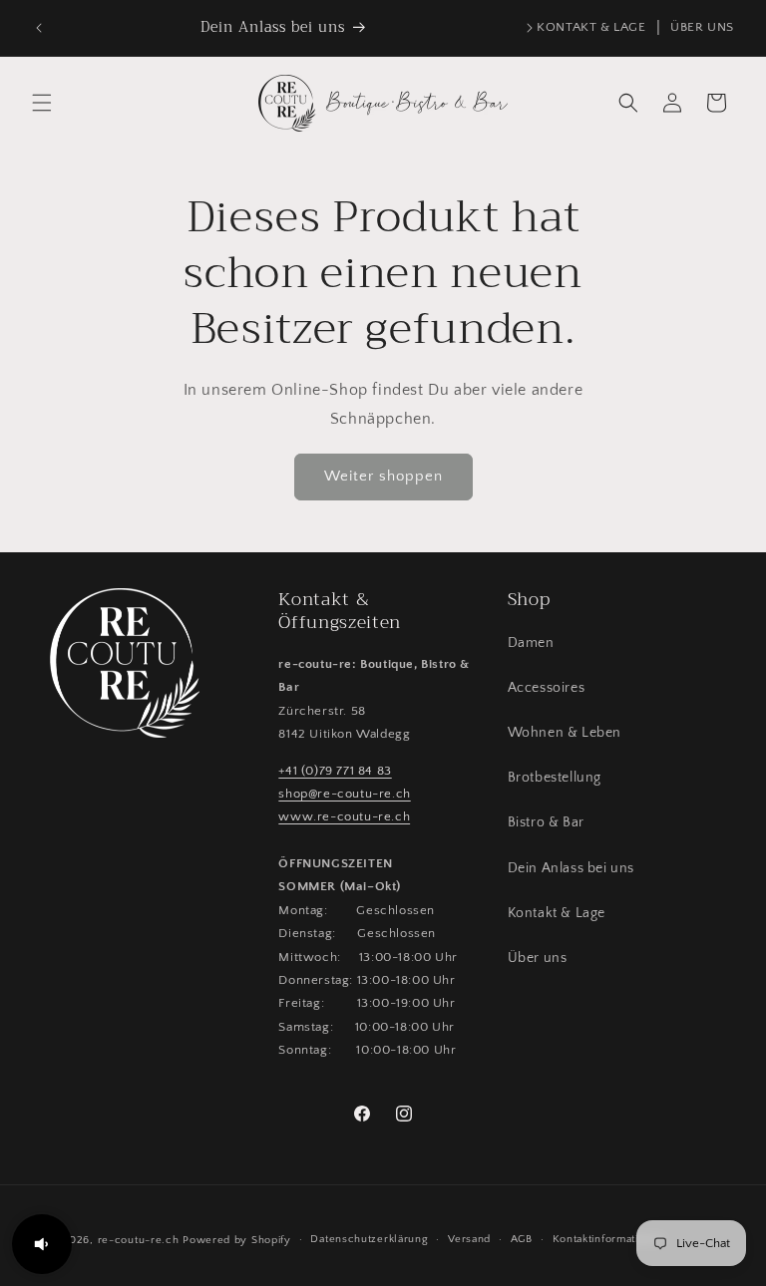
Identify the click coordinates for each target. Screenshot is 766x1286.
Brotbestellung (554, 778)
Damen (531, 643)
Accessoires (546, 688)
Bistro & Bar (546, 822)
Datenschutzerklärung (369, 1239)
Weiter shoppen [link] (383, 476)
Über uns (538, 958)
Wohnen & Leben (564, 733)
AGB (522, 1239)
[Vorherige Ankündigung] (39, 28)
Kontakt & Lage (556, 913)
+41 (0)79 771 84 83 (334, 771)
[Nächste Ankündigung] (530, 28)
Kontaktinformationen (609, 1239)
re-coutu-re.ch (139, 1240)
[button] (42, 103)
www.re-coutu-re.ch (344, 816)
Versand (469, 1239)
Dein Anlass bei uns (571, 868)
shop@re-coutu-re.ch (344, 794)
